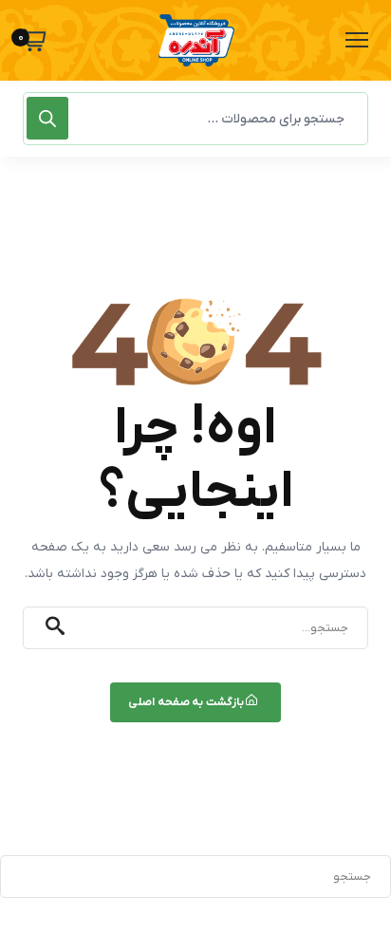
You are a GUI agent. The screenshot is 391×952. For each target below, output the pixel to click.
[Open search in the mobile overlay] (195, 118)
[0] (35, 40)
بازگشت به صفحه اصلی (187, 702)
